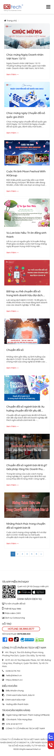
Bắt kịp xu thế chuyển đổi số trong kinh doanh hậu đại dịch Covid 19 (24, 293)
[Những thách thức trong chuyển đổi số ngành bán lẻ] (27, 505)
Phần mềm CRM (12, 613)
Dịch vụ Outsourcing (15, 618)
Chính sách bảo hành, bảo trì (20, 695)
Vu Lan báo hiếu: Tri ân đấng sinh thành (26, 234)
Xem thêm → (12, 74)
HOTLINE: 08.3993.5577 (21, 629)
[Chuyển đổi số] (27, 331)
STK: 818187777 (14, 724)
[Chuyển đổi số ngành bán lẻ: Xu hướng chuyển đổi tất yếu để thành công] (27, 388)
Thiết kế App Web (12, 609)
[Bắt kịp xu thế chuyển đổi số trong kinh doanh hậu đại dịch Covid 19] (27, 272)
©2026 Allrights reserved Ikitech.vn (27, 749)
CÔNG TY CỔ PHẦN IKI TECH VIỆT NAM (25, 728)
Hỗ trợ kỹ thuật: (16, 634)
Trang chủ (12, 21)
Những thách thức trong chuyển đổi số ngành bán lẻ (25, 525)
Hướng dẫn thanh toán (17, 704)
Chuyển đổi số (15, 350)
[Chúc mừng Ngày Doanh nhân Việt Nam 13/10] (27, 36)
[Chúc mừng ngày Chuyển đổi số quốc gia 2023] (27, 94)
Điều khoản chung (14, 691)
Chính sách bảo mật (15, 700)
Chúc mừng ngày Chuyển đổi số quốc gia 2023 (25, 115)
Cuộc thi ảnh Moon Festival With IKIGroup (26, 173)
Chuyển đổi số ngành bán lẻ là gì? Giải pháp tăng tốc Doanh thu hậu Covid (26, 467)
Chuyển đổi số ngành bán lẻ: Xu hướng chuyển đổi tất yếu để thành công (25, 409)
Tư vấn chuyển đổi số (14, 604)
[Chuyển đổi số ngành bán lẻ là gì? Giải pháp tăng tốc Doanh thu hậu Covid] (27, 446)
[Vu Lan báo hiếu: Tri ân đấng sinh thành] (27, 213)
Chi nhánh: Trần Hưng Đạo (19, 719)
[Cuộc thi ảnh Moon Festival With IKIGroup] (27, 153)
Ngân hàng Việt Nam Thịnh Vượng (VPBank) (28, 715)
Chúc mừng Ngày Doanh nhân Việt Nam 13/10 (24, 56)
